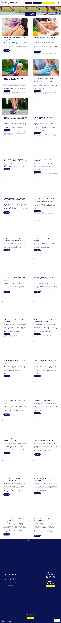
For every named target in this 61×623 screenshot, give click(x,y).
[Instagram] (54, 577)
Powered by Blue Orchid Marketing (6, 621)
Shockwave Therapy (53, 53)
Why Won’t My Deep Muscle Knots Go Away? (44, 38)
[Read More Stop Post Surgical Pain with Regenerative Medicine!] (46, 228)
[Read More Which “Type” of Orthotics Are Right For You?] (15, 267)
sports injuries (17, 93)
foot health (46, 53)
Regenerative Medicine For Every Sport (44, 198)
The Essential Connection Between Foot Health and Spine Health (14, 439)
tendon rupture (5, 134)
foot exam (55, 92)
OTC (18, 171)
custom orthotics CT (18, 293)
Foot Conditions (16, 295)
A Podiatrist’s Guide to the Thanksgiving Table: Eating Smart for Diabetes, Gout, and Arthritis (14, 200)
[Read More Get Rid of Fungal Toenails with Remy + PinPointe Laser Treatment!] (46, 309)
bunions (41, 92)
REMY (10, 252)
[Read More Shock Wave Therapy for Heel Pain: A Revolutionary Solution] (15, 508)
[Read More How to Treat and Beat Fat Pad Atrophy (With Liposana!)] (46, 148)
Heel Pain (38, 135)
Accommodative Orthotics (38, 251)
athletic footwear (11, 92)
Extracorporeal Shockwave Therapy (20, 335)
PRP (8, 252)
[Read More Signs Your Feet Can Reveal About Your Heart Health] (46, 468)
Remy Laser (10, 133)
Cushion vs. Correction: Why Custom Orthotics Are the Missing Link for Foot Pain (15, 159)
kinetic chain (15, 171)
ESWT (46, 212)
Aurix (47, 251)
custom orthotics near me (23, 294)
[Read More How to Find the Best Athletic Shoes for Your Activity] (15, 349)
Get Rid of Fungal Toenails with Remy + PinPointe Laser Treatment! (45, 320)
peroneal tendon (24, 132)
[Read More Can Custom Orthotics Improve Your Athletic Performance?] (15, 67)
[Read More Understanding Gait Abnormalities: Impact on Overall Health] (46, 349)
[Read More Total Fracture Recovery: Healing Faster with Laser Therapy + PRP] (46, 267)
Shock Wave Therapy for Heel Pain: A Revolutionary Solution (13, 519)
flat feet (6, 132)
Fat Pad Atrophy (47, 173)
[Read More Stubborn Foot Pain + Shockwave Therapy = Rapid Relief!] (15, 309)
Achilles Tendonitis (6, 92)
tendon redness (24, 133)
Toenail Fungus (36, 336)
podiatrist (49, 53)
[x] (50, 577)
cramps (41, 134)
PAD (40, 135)
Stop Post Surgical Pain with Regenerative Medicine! (45, 239)
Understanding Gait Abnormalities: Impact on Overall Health (45, 361)
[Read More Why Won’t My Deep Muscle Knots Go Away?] (46, 27)
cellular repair (10, 131)
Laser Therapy (16, 132)
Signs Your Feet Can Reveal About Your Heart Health (44, 479)
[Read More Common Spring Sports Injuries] (46, 389)
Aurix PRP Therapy (42, 293)
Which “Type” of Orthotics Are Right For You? (14, 278)
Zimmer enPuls (36, 54)
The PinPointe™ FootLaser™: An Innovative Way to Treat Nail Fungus (45, 519)
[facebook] (47, 577)
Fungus (45, 335)
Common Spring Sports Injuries (42, 400)
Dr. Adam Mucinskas (37, 53)
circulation (36, 134)
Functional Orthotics (8, 93)
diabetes (48, 92)
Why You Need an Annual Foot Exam (44, 78)
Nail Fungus (47, 335)
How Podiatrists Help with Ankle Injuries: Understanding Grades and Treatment (45, 439)
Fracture (35, 294)
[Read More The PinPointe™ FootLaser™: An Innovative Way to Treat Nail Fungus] (46, 508)
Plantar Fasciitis (13, 93)
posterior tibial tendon (6, 133)
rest (12, 133)
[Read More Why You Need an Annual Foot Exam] (46, 67)
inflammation (48, 252)
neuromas (42, 93)
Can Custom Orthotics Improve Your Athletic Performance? (13, 78)
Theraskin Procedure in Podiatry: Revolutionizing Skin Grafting (12, 479)
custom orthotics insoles (17, 294)
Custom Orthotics (15, 92)
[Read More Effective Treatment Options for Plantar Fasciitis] (15, 389)
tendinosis (15, 133)
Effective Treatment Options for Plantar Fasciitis (14, 401)
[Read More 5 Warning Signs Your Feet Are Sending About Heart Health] (46, 106)
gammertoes (38, 93)
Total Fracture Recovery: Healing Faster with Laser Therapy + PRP (45, 278)
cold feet (39, 134)
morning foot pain (20, 132)
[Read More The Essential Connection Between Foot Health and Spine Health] (15, 428)
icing (13, 132)
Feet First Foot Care (42, 53)
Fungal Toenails (42, 335)
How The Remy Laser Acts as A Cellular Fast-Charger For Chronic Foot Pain (14, 38)
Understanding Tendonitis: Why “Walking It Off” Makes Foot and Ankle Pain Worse (15, 118)
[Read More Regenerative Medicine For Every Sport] (46, 187)
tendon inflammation (19, 133)
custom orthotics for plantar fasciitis (9, 294)
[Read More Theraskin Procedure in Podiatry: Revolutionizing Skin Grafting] (15, 468)
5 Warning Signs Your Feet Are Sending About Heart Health (44, 118)
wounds (55, 135)
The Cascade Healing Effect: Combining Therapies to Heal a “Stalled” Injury (14, 239)
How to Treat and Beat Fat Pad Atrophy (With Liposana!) (45, 159)
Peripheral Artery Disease (44, 135)
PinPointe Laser (51, 335)
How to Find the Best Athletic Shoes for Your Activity (14, 361)
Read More (7, 51)
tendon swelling (9, 134)
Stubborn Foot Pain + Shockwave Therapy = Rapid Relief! (14, 320)
